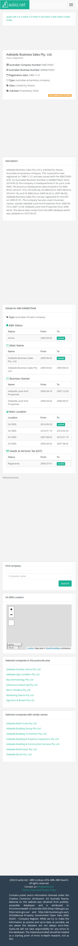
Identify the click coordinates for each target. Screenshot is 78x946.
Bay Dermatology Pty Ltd (19, 679)
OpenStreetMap (53, 648)
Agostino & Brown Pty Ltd (20, 700)
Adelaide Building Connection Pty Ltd (26, 733)
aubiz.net (11, 16)
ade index (57, 16)
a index (34, 16)
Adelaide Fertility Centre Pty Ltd (23, 669)
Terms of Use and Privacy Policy (39, 890)
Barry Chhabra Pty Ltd (18, 690)
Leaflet (30, 648)
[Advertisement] (39, 37)
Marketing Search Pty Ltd (20, 695)
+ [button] (11, 609)
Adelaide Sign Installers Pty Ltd (22, 674)
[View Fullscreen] (11, 622)
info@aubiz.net (45, 886)
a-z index (23, 16)
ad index (45, 16)
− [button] (11, 614)
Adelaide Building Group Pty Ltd (23, 728)
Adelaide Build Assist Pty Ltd (21, 749)
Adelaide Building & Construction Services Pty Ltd (32, 744)
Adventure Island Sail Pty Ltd (21, 684)
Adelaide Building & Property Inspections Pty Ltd (32, 739)
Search (65, 583)
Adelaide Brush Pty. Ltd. (19, 754)
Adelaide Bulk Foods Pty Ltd (21, 723)
